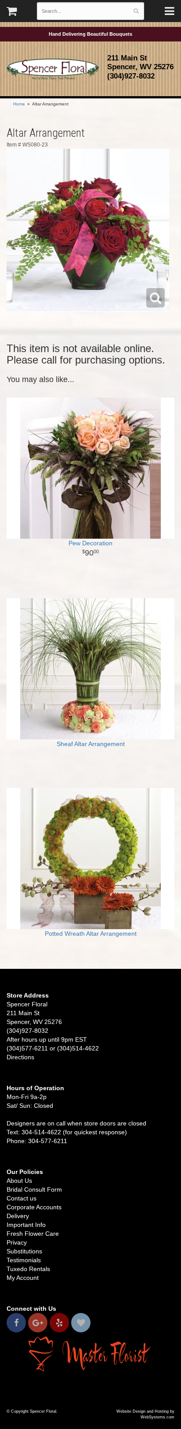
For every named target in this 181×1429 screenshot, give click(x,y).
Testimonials (24, 1260)
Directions (20, 1057)
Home (19, 103)
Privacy (17, 1242)
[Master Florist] (90, 1353)
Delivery (18, 1215)
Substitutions (24, 1251)
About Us (19, 1180)
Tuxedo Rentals (28, 1268)
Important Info (26, 1224)
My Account (23, 1277)
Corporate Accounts (34, 1207)
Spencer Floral (53, 69)
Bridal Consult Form (34, 1189)
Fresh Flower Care (33, 1233)
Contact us (21, 1198)
